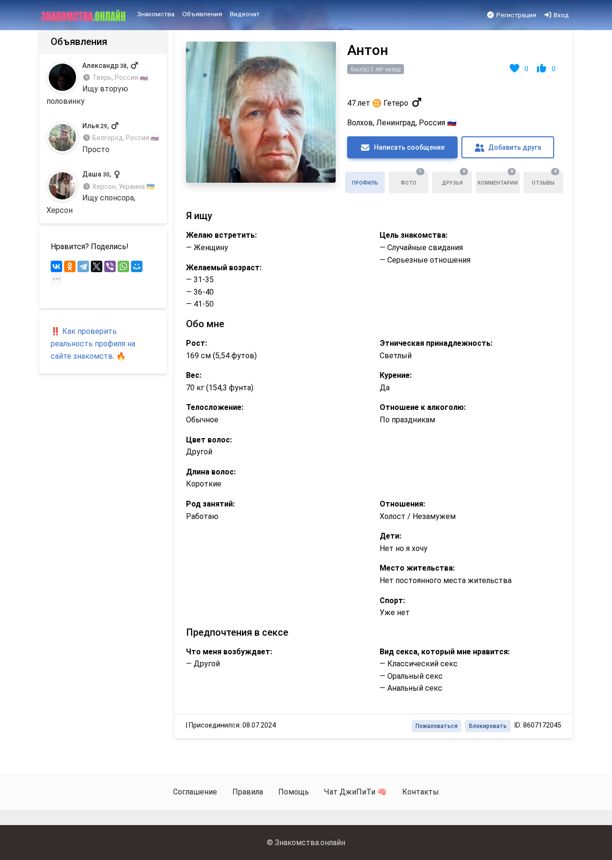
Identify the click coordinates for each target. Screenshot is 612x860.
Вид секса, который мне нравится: (445, 651)
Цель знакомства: (414, 235)
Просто (120, 138)
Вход (560, 15)
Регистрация (515, 15)
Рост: (196, 343)
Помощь (293, 791)
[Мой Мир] (136, 266)
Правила (247, 791)
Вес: (193, 375)
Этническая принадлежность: (436, 343)
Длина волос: (211, 471)
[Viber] (110, 266)
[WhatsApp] (123, 266)
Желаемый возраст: (224, 267)
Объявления (202, 14)
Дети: (390, 535)
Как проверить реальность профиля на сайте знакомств (93, 343)
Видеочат (245, 14)
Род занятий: (210, 503)
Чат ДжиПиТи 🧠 (355, 791)
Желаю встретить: (221, 235)
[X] (96, 266)
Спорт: (392, 600)
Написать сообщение (408, 147)
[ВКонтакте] (56, 266)
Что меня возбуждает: (229, 651)
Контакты (420, 791)
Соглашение (195, 791)
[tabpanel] (374, 384)
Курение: (396, 375)
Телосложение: (214, 407)
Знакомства (156, 14)
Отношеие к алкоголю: (423, 407)
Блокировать (488, 726)
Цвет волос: (209, 439)
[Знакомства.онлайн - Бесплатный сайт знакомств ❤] (84, 15)
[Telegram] (83, 266)
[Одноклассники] (70, 266)
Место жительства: (417, 568)
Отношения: (402, 503)
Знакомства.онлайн (310, 842)
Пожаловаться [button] (436, 726)
